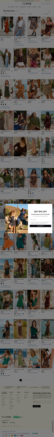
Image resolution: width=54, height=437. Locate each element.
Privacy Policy (37, 223)
